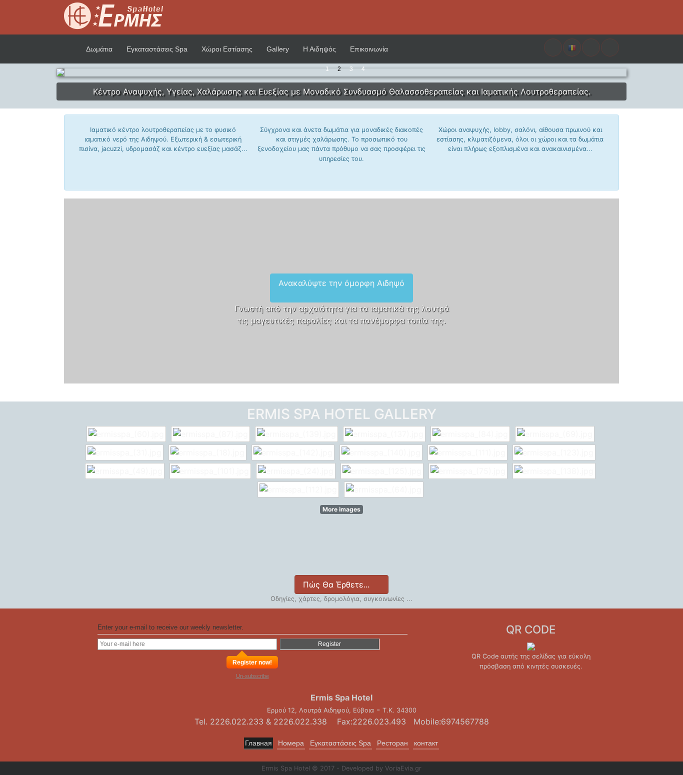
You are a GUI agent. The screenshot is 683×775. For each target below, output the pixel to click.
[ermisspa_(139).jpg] (297, 434)
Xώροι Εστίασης (227, 49)
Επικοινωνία (369, 49)
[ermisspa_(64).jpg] (385, 489)
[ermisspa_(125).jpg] (383, 471)
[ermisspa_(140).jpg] (382, 453)
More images (341, 509)
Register (329, 644)
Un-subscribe (252, 676)
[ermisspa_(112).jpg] (300, 489)
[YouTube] (336, 552)
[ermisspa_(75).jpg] (469, 471)
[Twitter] (304, 552)
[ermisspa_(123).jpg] (555, 453)
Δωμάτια (99, 49)
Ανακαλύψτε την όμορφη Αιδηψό (341, 283)
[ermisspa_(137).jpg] (385, 434)
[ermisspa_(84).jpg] (471, 434)
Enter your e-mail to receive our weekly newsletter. (171, 627)
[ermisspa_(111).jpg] (469, 453)
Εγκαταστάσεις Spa (157, 49)
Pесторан (392, 743)
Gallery (277, 49)
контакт (426, 743)
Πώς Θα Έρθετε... (337, 585)
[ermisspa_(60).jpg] (127, 434)
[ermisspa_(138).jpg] (555, 471)
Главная (258, 743)
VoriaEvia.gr (403, 768)
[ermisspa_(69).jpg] (556, 434)
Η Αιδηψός (319, 49)
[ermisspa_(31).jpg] (126, 453)
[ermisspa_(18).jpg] (208, 453)
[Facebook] (280, 555)
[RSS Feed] (398, 552)
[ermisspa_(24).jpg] (297, 471)
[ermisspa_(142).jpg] (294, 453)
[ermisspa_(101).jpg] (212, 471)
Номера (291, 743)
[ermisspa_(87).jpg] (211, 434)
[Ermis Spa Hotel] (114, 17)
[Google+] (366, 552)
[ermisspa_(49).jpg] (126, 471)
